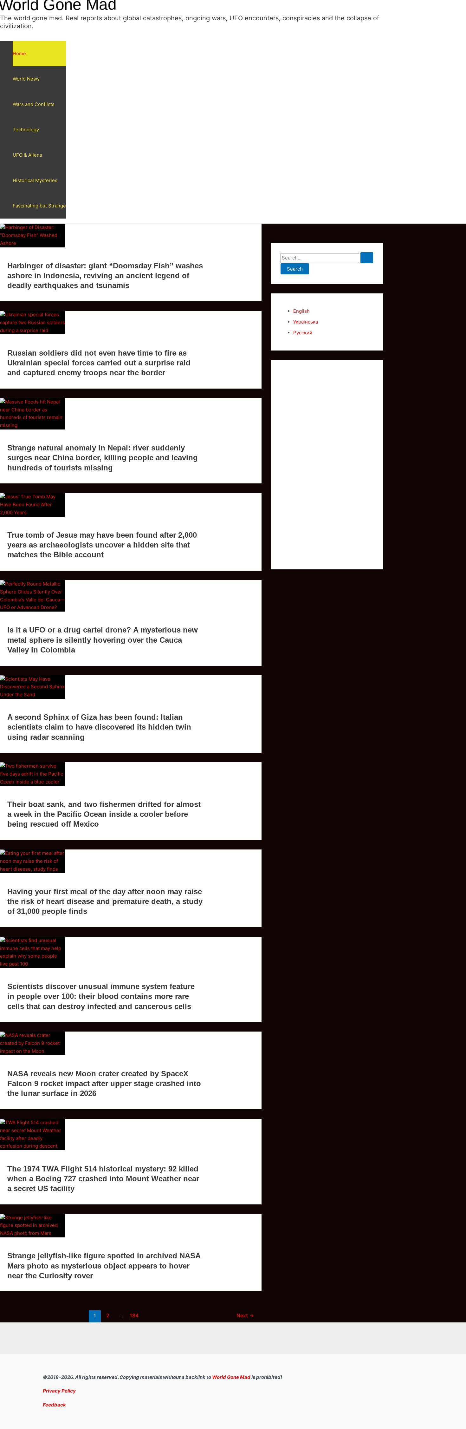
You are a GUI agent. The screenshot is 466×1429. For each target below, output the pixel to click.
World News (26, 79)
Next (245, 1316)
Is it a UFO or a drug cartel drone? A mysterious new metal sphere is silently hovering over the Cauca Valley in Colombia (102, 640)
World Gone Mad (231, 1377)
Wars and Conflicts (34, 104)
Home (19, 53)
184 (134, 1316)
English (301, 311)
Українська (305, 322)
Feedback (54, 1405)
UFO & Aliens (27, 155)
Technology (26, 130)
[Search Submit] (366, 257)
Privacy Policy (59, 1391)
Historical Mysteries (35, 180)
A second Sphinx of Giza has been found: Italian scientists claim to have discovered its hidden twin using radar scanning (99, 727)
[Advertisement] (327, 465)
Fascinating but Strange (39, 206)
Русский (302, 333)
